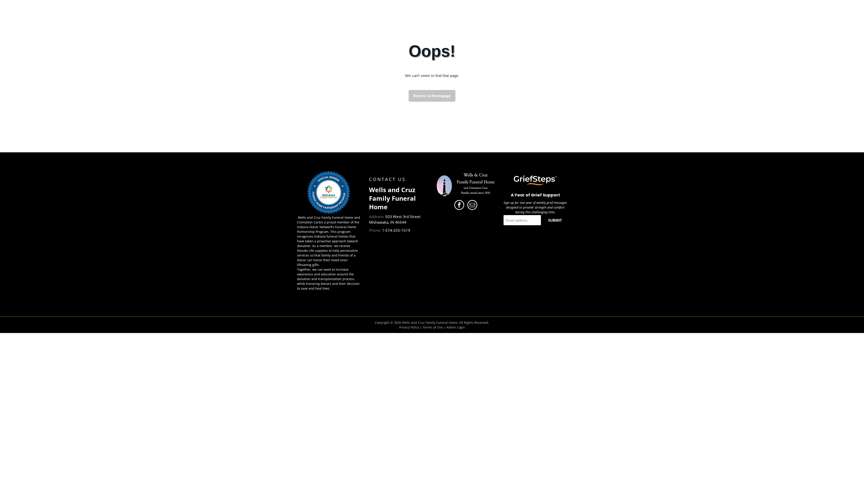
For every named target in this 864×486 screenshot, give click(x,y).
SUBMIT (555, 220)
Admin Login (455, 327)
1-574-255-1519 (396, 230)
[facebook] (459, 205)
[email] (472, 205)
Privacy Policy (409, 327)
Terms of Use (433, 327)
